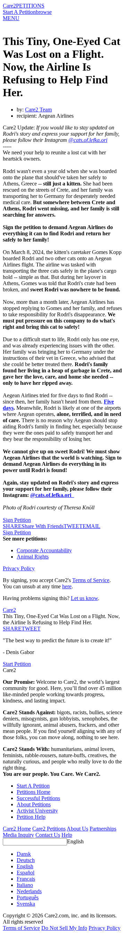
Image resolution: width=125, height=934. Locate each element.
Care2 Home (17, 829)
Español (25, 873)
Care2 (9, 6)
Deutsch (26, 860)
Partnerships (103, 829)
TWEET (73, 526)
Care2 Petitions (49, 829)
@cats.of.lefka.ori (87, 140)
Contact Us (47, 835)
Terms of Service (90, 580)
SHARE (12, 629)
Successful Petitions (38, 798)
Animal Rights (33, 557)
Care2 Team (38, 109)
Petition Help (31, 817)
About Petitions (34, 804)
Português (28, 897)
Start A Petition (19, 12)
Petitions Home (33, 792)
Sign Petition (17, 520)
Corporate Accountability (44, 550)
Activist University (37, 811)
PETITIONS (30, 6)
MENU (11, 18)
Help (66, 835)
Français (26, 879)
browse (44, 12)
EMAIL (91, 526)
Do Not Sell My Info (64, 928)
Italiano (25, 885)
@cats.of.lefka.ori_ (52, 495)
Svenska (26, 904)
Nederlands (29, 891)
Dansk (24, 854)
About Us (77, 829)
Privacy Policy (19, 568)
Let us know (84, 598)
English (75, 841)
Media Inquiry (18, 835)
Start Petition (17, 664)
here (67, 586)
